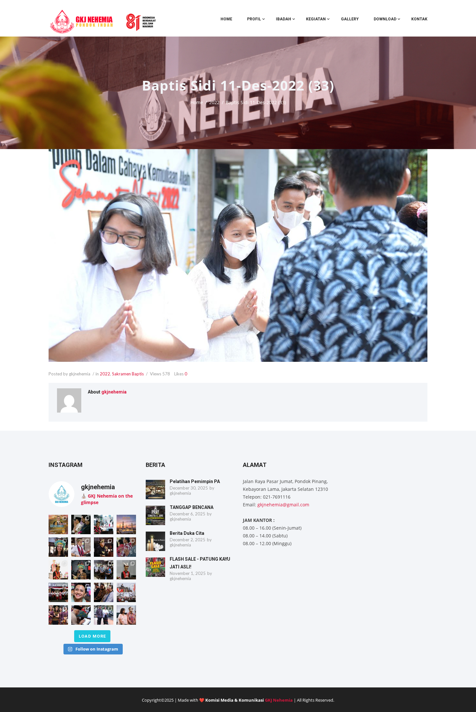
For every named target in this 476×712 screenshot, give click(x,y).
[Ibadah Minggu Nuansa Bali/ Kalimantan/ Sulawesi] (126, 615)
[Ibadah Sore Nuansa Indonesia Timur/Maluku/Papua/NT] (81, 524)
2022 (214, 102)
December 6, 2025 (187, 513)
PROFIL (254, 19)
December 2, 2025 (187, 539)
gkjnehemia (114, 391)
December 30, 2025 (189, 488)
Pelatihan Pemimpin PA (195, 481)
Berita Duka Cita (187, 533)
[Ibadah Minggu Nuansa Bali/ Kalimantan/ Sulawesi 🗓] (58, 615)
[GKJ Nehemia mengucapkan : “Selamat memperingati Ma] (126, 524)
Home (226, 19)
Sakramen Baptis (128, 373)
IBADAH (283, 19)
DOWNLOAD (385, 19)
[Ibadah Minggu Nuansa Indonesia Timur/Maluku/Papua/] (58, 547)
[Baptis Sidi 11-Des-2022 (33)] (238, 255)
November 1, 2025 (188, 573)
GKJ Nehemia (279, 700)
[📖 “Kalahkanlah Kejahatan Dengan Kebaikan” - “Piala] (58, 524)
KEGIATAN (316, 19)
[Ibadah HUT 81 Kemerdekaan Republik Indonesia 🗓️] (81, 592)
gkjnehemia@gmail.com (283, 505)
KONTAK (419, 19)
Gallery (350, 19)
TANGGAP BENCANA (191, 507)
